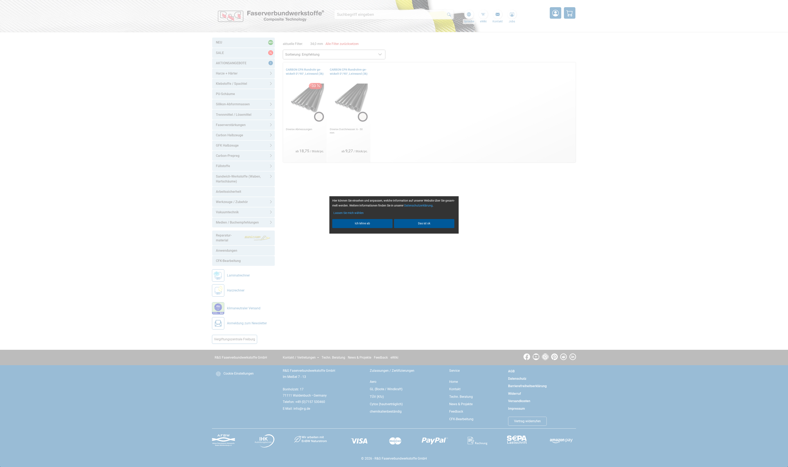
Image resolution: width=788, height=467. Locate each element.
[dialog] (394, 233)
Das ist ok (424, 223)
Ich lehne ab (362, 223)
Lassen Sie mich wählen (348, 213)
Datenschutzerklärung (418, 205)
